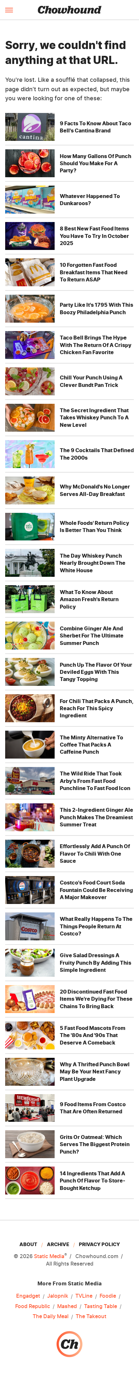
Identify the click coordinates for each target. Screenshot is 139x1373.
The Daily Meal (51, 1316)
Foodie (108, 1296)
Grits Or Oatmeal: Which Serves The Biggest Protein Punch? (95, 1144)
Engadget (28, 1296)
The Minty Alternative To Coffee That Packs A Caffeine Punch (91, 744)
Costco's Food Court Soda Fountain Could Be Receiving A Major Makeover (96, 889)
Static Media (49, 1256)
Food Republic (32, 1306)
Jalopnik (57, 1296)
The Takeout (91, 1316)
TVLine (83, 1296)
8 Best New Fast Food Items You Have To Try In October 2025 (94, 235)
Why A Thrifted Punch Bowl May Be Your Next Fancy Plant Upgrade (95, 1071)
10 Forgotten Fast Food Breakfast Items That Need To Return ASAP (93, 272)
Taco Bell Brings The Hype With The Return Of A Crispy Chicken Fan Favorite (96, 344)
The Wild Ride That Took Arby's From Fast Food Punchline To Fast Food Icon (95, 780)
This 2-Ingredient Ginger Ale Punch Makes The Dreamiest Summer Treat (96, 817)
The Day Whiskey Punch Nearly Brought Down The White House (92, 563)
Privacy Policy (99, 1244)
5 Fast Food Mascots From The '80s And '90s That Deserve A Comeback (92, 1035)
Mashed (67, 1306)
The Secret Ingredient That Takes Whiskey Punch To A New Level (94, 417)
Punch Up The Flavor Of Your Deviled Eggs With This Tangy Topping (96, 672)
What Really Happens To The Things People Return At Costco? (96, 926)
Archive (58, 1244)
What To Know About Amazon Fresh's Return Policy (89, 599)
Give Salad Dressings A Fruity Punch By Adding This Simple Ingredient (95, 962)
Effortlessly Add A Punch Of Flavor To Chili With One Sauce (95, 853)
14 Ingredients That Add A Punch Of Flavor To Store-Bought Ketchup (92, 1180)
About (28, 1244)
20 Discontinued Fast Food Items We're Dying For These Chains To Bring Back (96, 998)
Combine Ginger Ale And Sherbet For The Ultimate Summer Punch (91, 635)
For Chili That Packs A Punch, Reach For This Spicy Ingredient (96, 708)
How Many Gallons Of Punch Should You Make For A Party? (95, 163)
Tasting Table (100, 1306)
